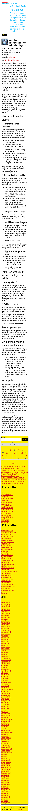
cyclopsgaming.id (6, 749)
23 (26, 455)
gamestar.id (4, 645)
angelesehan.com (6, 547)
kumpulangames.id (7, 689)
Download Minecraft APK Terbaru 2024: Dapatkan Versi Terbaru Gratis (13, 467)
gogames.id (4, 786)
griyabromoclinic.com (7, 590)
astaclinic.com (5, 583)
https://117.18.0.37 (7, 513)
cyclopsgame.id (5, 751)
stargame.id (4, 656)
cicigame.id (4, 728)
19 (10, 455)
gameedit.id (4, 717)
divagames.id (5, 628)
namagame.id (5, 654)
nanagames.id (5, 747)
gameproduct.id (6, 715)
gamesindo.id (5, 619)
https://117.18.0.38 (7, 510)
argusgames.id (5, 662)
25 (7, 458)
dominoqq (4, 593)
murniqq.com (5, 521)
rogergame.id (5, 725)
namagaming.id (6, 608)
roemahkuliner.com (7, 536)
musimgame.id (5, 647)
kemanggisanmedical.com (9, 571)
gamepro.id (4, 799)
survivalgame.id (6, 671)
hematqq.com (5, 519)
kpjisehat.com (5, 566)
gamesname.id (5, 784)
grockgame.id (5, 669)
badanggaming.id (6, 719)
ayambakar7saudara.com (8, 533)
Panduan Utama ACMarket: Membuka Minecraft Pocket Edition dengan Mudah (13, 478)
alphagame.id (5, 727)
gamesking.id (5, 782)
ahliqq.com (4, 497)
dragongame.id (5, 803)
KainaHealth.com (6, 577)
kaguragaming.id (6, 762)
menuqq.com (5, 523)
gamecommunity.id (7, 753)
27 (14, 458)
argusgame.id (5, 667)
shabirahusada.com (7, 579)
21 (18, 455)
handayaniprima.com (7, 540)
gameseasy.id (5, 780)
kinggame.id (4, 801)
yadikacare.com (6, 581)
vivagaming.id (5, 610)
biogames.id (4, 676)
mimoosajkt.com (6, 558)
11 (7, 453)
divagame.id (4, 652)
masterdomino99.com (7, 511)
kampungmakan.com (7, 542)
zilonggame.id (5, 663)
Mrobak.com (5, 551)
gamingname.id (5, 764)
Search (3, 437)
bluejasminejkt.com (7, 549)
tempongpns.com (6, 534)
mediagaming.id (6, 743)
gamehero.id (5, 639)
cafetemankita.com (7, 555)
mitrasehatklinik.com (7, 568)
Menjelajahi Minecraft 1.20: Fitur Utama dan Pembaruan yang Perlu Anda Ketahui (14, 482)
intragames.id (5, 678)
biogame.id (4, 691)
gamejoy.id (4, 754)
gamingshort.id (5, 708)
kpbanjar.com (5, 570)
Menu (4, 35)
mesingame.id (5, 649)
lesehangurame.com (7, 531)
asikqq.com (4, 493)
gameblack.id (5, 723)
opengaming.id (5, 658)
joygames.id (4, 736)
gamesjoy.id (4, 734)
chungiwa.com (5, 562)
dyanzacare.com (6, 588)
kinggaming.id (5, 769)
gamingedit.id (5, 706)
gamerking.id (5, 756)
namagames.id (5, 634)
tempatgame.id (5, 695)
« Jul (13, 463)
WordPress (21, 809)
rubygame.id (4, 665)
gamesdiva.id (5, 621)
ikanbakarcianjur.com (7, 564)
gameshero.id (5, 615)
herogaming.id (5, 602)
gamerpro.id (4, 758)
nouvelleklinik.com (6, 575)
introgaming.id (5, 680)
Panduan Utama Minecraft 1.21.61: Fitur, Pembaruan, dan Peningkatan (13, 475)
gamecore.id (4, 636)
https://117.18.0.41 (7, 506)
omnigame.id (5, 688)
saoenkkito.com (6, 538)
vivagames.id (5, 630)
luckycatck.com (5, 544)
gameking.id (4, 795)
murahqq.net (5, 504)
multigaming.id (5, 777)
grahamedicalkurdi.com (8, 586)
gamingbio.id (5, 675)
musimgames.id (6, 632)
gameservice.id (5, 714)
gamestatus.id (5, 797)
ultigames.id (5, 788)
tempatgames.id (6, 682)
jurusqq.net (4, 500)
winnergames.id (6, 660)
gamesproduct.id (6, 697)
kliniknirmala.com (6, 573)
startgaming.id (5, 612)
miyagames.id (5, 699)
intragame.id (5, 686)
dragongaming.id (6, 773)
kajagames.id (5, 741)
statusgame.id (5, 613)
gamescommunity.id (7, 732)
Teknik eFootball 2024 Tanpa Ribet (18, 6)
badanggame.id (5, 730)
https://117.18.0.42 (7, 502)
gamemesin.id (5, 638)
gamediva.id (4, 641)
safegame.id (4, 673)
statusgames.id (5, 791)
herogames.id (5, 625)
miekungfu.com (5, 553)
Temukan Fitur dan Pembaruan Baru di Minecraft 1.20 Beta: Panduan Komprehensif (14, 471)
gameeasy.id (5, 793)
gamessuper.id (5, 623)
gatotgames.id (5, 701)
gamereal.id (4, 712)
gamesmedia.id (5, 740)
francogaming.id (6, 710)
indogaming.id (5, 606)
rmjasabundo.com (6, 557)
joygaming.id (5, 745)
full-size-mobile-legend (12, 60)
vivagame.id (4, 651)
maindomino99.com (7, 508)
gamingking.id (5, 765)
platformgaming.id (6, 767)
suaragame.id (5, 684)
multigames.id (5, 790)
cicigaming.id (5, 704)
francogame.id (5, 721)
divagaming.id (5, 604)
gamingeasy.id (5, 760)
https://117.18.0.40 (7, 517)
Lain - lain (12, 57)
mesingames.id (5, 626)
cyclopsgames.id (6, 738)
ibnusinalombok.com (7, 584)
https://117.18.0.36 (7, 495)
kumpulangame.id (6, 693)
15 (22, 453)
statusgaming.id (6, 778)
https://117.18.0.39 (7, 498)
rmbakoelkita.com (6, 545)
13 (14, 453)
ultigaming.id (5, 775)
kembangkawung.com (7, 560)
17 (3, 455)
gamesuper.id (5, 643)
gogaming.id (5, 771)
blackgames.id (5, 702)
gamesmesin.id (5, 617)
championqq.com (6, 515)
